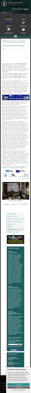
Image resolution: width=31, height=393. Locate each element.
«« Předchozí (6, 204)
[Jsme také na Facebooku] (15, 350)
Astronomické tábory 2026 (13, 287)
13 (15, 204)
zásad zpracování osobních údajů (14, 342)
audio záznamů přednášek (19, 167)
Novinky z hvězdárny (13, 248)
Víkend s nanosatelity (12, 252)
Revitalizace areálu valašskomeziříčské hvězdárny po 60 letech (15, 313)
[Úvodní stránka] (4, 3)
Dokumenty (23, 32)
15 (19, 204)
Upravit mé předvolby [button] (18, 390)
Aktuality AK (8, 26)
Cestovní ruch (23, 26)
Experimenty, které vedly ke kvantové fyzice (13, 364)
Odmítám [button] (18, 387)
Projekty (23, 19)
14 (17, 204)
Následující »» (25, 204)
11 (11, 204)
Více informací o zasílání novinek (15, 346)
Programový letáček (9, 32)
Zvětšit (24, 202)
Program (19, 40)
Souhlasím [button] (19, 384)
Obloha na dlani (18, 76)
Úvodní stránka (12, 40)
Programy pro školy (9, 19)
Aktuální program (12, 354)
